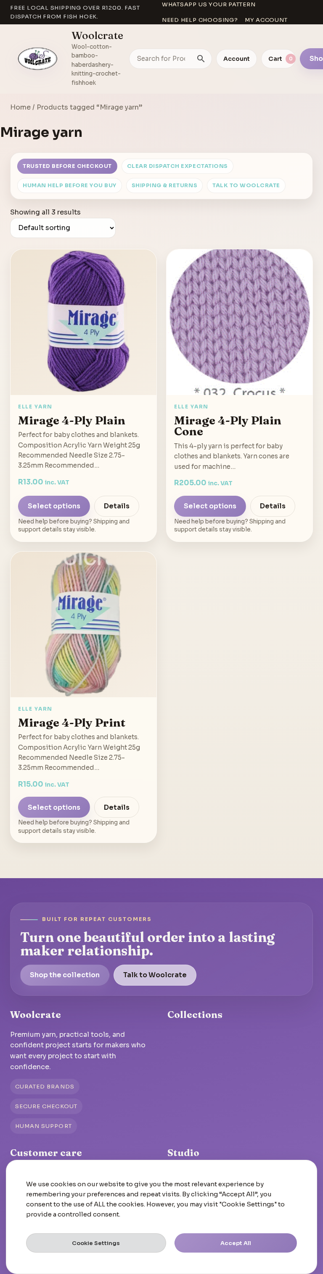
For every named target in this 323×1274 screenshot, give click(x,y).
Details (117, 506)
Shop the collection (65, 975)
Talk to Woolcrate (246, 185)
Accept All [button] (235, 1243)
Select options (54, 506)
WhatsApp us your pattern (209, 4)
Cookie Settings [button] (96, 1243)
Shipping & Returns (164, 185)
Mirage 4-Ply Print (71, 722)
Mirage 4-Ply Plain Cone (227, 426)
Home (20, 107)
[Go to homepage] (38, 59)
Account (236, 59)
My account (266, 20)
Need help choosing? (200, 20)
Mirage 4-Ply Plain (71, 420)
